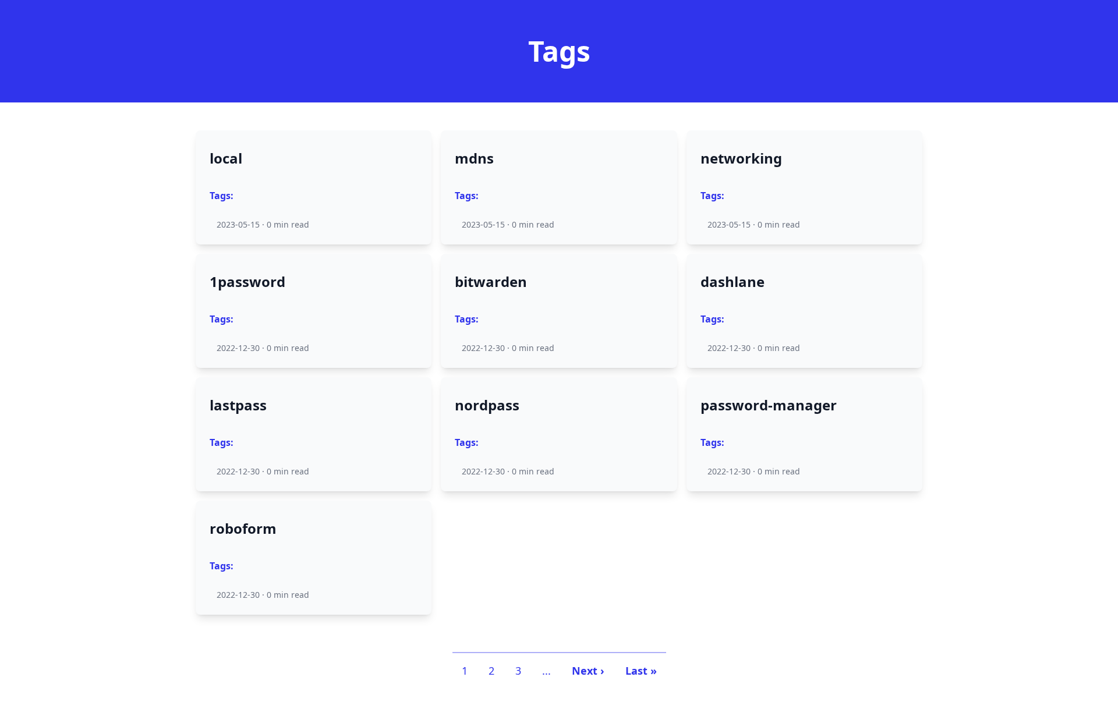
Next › (588, 671)
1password (247, 281)
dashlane (732, 281)
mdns (474, 158)
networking (741, 158)
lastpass (238, 405)
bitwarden (491, 281)
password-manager (768, 405)
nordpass (487, 405)
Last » (641, 671)
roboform (243, 528)
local (226, 158)
